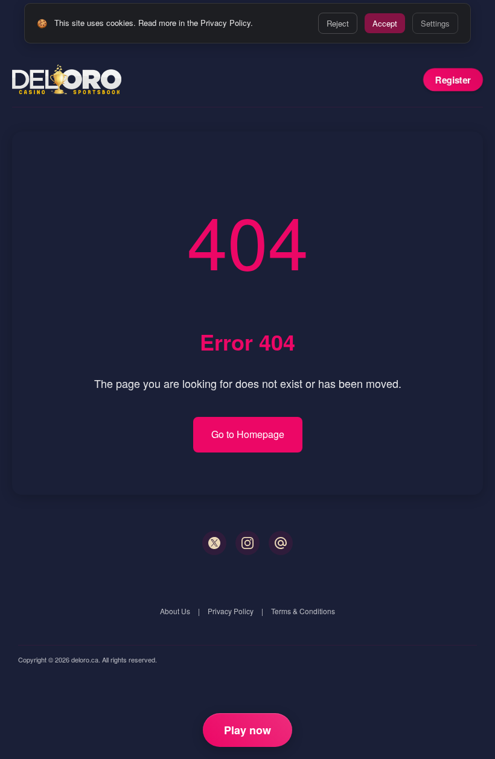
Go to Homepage (247, 434)
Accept (384, 23)
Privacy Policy (231, 611)
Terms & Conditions (303, 611)
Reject (338, 23)
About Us (175, 611)
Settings (435, 23)
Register (453, 79)
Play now (247, 730)
